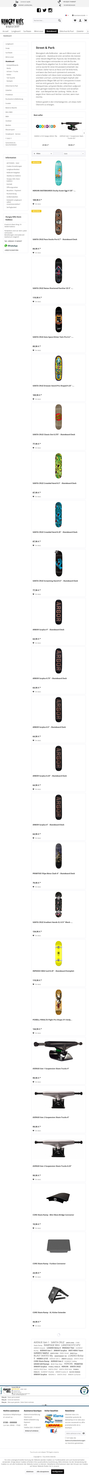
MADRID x (52, 1374)
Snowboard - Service (13, 134)
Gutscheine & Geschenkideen (11, 144)
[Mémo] (75, 20)
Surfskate (9, 53)
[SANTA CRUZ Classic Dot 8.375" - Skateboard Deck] (59, 417)
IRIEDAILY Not (68, 1348)
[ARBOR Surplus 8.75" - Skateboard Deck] (59, 661)
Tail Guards (11, 78)
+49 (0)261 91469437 (69, 2)
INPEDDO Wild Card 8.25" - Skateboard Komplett (53, 971)
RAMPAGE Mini (52, 1345)
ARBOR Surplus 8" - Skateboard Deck (48, 825)
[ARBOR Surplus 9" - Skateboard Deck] (59, 612)
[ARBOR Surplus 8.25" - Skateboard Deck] (59, 758)
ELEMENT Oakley (71, 1361)
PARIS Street (64, 1353)
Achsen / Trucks (12, 71)
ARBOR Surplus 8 (61, 1372)
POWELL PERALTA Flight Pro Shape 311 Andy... (52, 1020)
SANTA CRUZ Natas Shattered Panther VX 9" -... (53, 288)
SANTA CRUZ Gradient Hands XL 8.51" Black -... (53, 922)
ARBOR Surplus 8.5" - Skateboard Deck (49, 727)
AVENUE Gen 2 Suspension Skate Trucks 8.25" (52, 1166)
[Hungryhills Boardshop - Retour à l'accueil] (12, 23)
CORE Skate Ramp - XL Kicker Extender (49, 1312)
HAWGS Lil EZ (42, 1358)
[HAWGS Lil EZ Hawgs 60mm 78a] (46, 126)
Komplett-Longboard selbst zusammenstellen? (14, 202)
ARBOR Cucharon (67, 1359)
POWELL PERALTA (54, 1367)
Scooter (8, 103)
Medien (8, 125)
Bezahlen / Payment (14, 190)
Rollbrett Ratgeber (13, 173)
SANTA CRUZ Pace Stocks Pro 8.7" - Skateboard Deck (55, 239)
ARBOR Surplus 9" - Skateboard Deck (48, 630)
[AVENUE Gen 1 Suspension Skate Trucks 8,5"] (71, 126)
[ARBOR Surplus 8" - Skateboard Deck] (59, 807)
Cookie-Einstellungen (14, 166)
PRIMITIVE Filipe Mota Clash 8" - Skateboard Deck (54, 873)
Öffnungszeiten (12, 187)
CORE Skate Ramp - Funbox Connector (49, 1264)
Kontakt (9, 184)
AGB (25, 1425)
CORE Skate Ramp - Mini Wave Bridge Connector (53, 1215)
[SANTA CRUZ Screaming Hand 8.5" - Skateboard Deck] (59, 563)
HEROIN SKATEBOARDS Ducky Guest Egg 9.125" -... (54, 191)
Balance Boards (11, 108)
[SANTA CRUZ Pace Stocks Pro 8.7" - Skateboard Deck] (59, 222)
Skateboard (10, 61)
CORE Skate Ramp (42, 1361)
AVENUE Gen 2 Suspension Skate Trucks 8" (51, 1117)
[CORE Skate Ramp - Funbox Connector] (59, 1246)
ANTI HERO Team (75, 1350)
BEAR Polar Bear (57, 1364)
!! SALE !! (9, 138)
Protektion (9, 95)
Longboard (9, 44)
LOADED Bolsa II (54, 1348)
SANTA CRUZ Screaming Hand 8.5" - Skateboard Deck (55, 581)
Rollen (9, 75)
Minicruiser (10, 57)
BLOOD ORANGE (74, 1372)
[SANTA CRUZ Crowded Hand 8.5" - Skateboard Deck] (59, 466)
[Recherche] (59, 20)
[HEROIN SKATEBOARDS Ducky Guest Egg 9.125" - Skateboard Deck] (59, 173)
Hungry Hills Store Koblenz (13, 180)
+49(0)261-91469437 (14, 241)
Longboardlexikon (13, 169)
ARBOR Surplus (60, 1350)
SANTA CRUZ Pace (40, 1369)
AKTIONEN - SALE (13, 163)
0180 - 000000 (10, 1422)
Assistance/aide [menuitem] (80, 15)
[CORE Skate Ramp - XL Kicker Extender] (59, 1295)
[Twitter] (44, 10)
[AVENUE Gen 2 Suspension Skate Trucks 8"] (59, 1100)
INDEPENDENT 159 (60, 1356)
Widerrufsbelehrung (31, 1420)
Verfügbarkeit (11, 207)
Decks (9, 68)
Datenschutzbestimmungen (75, 1440)
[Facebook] (39, 10)
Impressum (28, 1417)
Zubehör (9, 90)
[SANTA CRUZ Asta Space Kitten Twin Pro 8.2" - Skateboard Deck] (59, 319)
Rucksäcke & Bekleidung (14, 99)
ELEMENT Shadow (47, 1372)
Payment (27, 1422)
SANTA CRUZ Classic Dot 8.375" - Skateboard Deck (54, 434)
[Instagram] (50, 10)
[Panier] (85, 20)
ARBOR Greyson (40, 1348)
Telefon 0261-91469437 (32, 1427)
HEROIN (68, 1363)
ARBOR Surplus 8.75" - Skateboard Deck (50, 678)
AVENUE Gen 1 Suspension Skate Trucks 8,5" (71, 137)
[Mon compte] (80, 20)
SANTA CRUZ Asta (65, 1369)
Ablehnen (29, 1472)
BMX (7, 116)
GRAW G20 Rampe (42, 1364)
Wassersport (10, 130)
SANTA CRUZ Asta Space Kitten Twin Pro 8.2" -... (53, 337)
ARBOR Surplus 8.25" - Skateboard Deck (50, 776)
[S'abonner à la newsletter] (84, 1433)
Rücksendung (11, 194)
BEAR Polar (73, 1353)
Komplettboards (12, 65)
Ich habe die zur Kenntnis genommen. (75, 1440)
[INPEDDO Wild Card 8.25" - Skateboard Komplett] (59, 953)
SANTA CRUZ (58, 1342)
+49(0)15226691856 (11, 250)
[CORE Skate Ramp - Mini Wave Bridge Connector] (59, 1197)
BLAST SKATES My (43, 1355)
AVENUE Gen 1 (42, 1342)
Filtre (38, 153)
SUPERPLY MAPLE (41, 1353)
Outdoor (9, 121)
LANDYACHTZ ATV (70, 1345)
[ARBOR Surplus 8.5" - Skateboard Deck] (59, 710)
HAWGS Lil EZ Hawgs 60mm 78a (45, 136)
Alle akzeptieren (43, 1472)
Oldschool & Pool (12, 86)
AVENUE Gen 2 (54, 1359)
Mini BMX (9, 112)
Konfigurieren (57, 1472)
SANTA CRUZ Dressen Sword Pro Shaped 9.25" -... (53, 386)
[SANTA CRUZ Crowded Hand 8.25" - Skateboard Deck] (59, 515)
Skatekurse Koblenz (14, 176)
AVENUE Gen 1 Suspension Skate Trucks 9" (51, 1069)
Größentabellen (12, 197)
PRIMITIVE (78, 1364)
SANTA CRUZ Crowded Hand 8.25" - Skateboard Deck (55, 532)
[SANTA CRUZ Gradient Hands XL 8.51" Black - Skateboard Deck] (59, 905)
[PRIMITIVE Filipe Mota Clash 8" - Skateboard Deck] (59, 856)
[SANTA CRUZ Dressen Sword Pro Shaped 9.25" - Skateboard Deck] (59, 368)
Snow (7, 48)
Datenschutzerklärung (32, 1414)
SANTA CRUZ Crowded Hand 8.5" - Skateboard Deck (54, 483)
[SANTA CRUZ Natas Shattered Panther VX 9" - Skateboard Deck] (59, 271)
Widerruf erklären (31, 1431)
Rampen (10, 81)
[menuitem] (47, 20)
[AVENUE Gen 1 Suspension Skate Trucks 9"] (59, 1051)
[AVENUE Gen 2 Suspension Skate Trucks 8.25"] (59, 1148)
